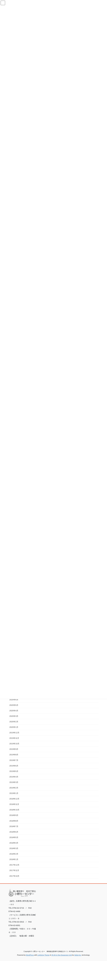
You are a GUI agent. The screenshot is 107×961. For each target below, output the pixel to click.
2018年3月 (13, 848)
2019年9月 (13, 749)
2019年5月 (13, 771)
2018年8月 (13, 821)
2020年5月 (13, 705)
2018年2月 (13, 854)
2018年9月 (13, 815)
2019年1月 (13, 793)
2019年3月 (13, 782)
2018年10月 (14, 810)
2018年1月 (13, 859)
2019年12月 (14, 733)
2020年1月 (13, 727)
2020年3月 (13, 716)
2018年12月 (14, 799)
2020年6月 (13, 700)
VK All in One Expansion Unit (61, 955)
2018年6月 (13, 832)
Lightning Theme (43, 955)
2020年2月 (13, 722)
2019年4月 (13, 777)
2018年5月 (13, 837)
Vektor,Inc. (77, 955)
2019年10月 (14, 744)
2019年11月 (14, 738)
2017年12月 (14, 865)
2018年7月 (13, 826)
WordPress (30, 955)
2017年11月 (14, 870)
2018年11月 (14, 804)
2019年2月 (13, 788)
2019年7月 (13, 760)
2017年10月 (14, 876)
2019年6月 (13, 766)
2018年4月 (13, 843)
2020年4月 (13, 711)
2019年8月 (13, 755)
